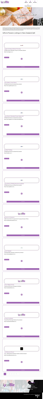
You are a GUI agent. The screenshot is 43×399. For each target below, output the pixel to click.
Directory (31, 384)
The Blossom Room (9, 352)
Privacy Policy (32, 386)
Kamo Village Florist (9, 284)
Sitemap (31, 389)
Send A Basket (7, 251)
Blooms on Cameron (9, 217)
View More (23, 66)
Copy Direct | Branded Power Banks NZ (14, 116)
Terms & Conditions (33, 387)
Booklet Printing (8, 150)
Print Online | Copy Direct (10, 82)
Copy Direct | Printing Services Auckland (14, 183)
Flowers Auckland (8, 318)
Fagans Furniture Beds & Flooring (12, 49)
